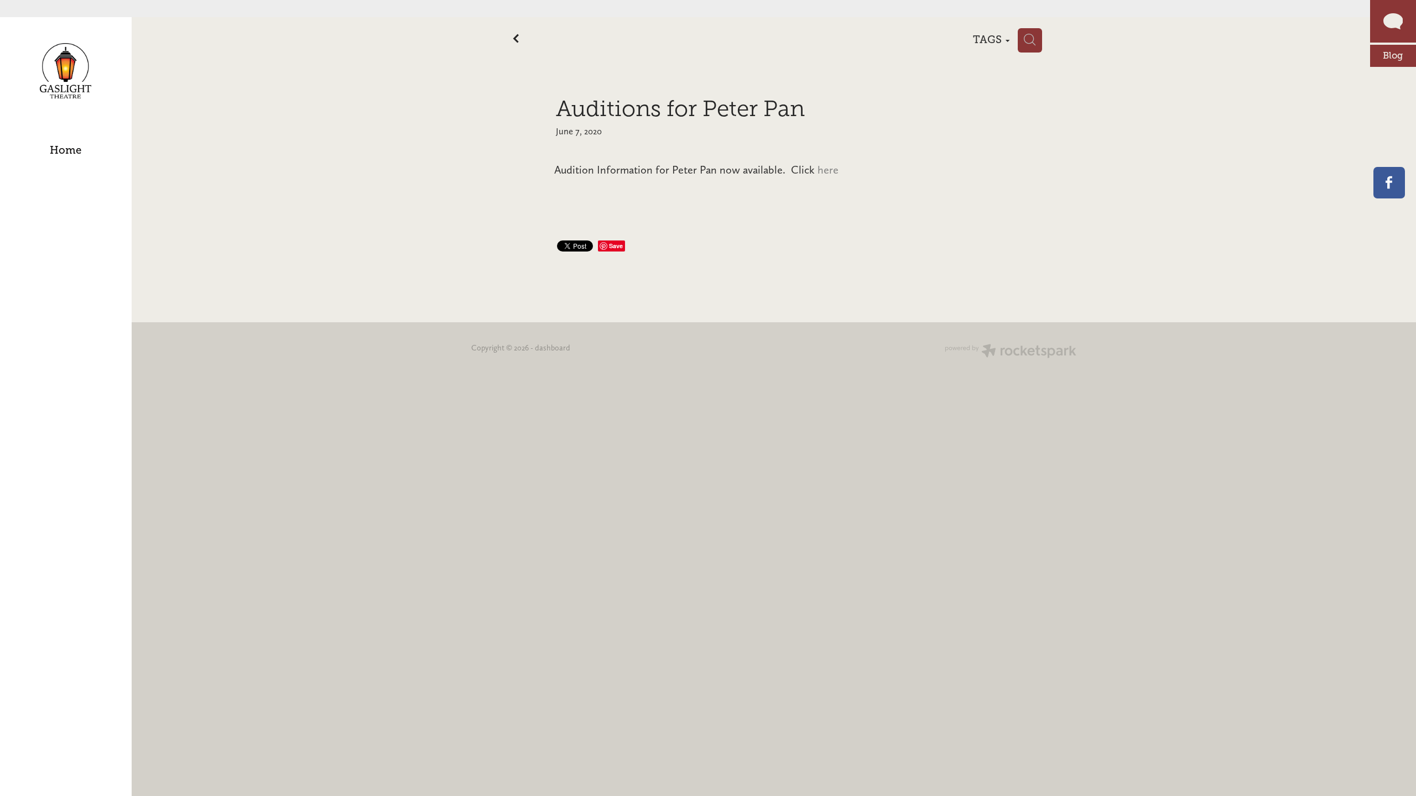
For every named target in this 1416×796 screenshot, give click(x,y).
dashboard (552, 347)
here (828, 169)
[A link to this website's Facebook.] (1389, 182)
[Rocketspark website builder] (1010, 352)
